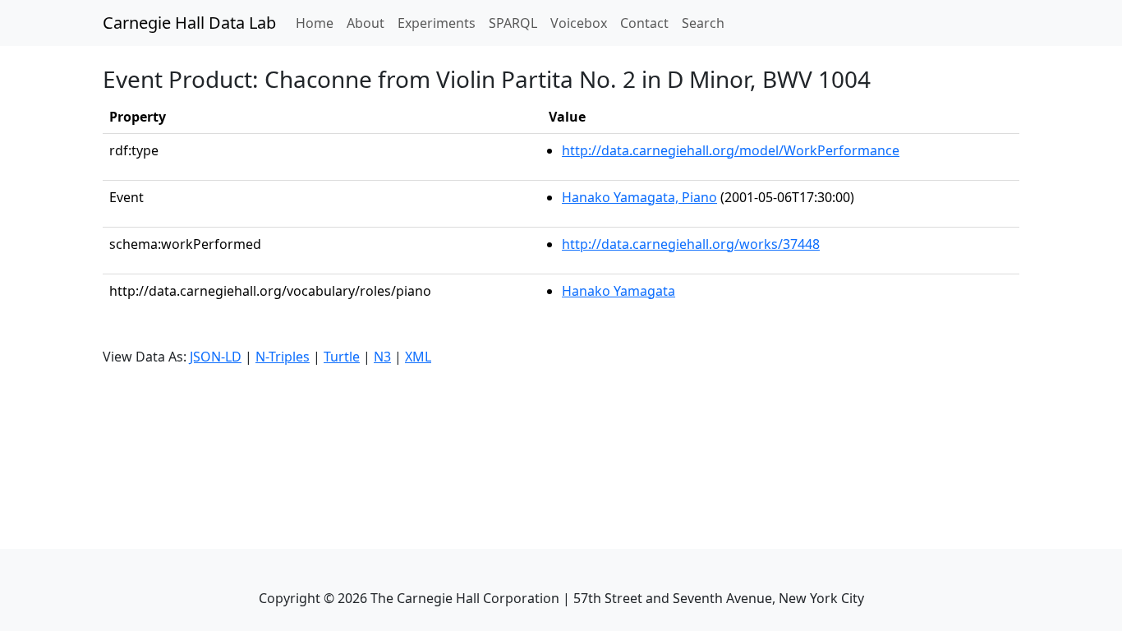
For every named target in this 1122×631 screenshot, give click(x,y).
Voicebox (578, 23)
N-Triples (282, 357)
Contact (644, 23)
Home (318, 22)
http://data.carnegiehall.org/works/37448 (691, 244)
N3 (382, 357)
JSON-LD (215, 357)
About (365, 23)
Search (703, 23)
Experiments (437, 23)
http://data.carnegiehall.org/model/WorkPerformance (730, 150)
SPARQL (513, 23)
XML (418, 357)
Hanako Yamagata (618, 291)
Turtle (342, 357)
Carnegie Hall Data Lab (189, 23)
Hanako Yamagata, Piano (639, 197)
